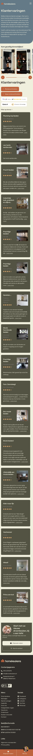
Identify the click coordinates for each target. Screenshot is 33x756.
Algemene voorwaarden (8, 742)
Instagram (23, 698)
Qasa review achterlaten (12, 94)
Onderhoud (4, 712)
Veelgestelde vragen (7, 708)
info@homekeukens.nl (10, 673)
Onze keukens (5, 696)
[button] (16, 110)
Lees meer (21, 188)
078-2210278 (7, 671)
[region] (25, 748)
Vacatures (4, 710)
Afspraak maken (8, 753)
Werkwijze (4, 698)
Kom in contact (17, 648)
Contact (3, 717)
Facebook (23, 696)
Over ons (4, 705)
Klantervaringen (6, 701)
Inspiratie (4, 703)
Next (30, 77)
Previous (3, 77)
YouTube (22, 703)
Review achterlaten (11, 89)
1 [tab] (11, 77)
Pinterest (22, 705)
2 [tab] (22, 77)
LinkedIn (22, 701)
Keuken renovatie (6, 714)
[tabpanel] (9, 61)
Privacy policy (5, 745)
